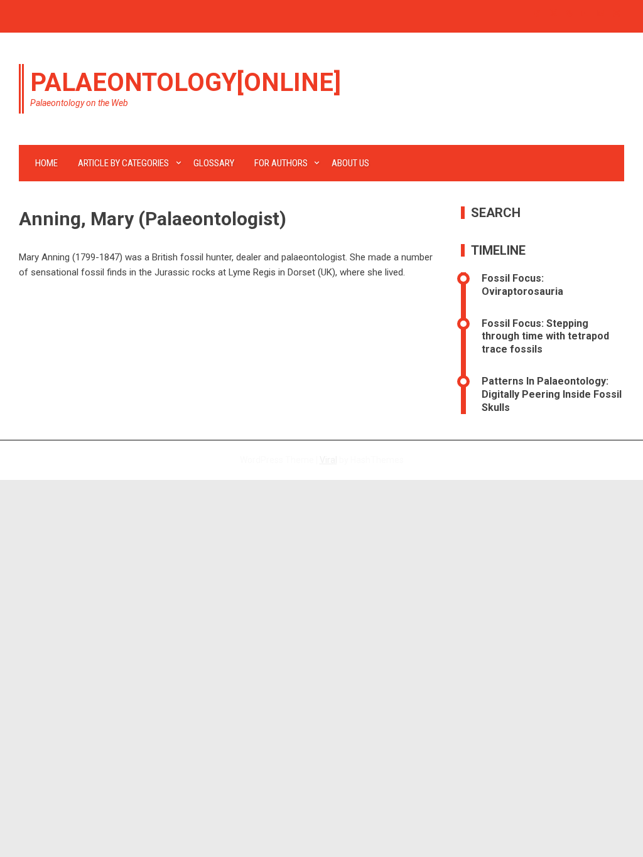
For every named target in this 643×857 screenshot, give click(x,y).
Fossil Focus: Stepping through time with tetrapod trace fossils (545, 336)
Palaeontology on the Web (79, 103)
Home (46, 163)
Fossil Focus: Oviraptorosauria (522, 284)
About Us (350, 163)
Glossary (213, 163)
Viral (328, 460)
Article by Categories (123, 163)
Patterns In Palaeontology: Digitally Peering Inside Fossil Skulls (552, 394)
